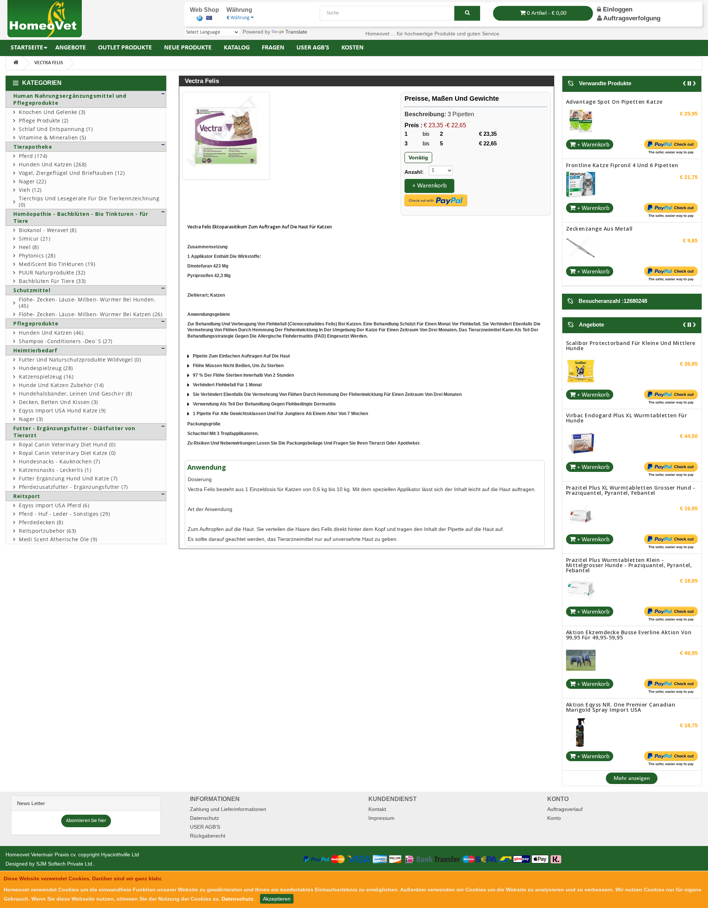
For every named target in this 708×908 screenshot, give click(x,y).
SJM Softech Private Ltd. (65, 869)
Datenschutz (204, 823)
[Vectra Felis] (226, 136)
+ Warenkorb (429, 185)
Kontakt (377, 814)
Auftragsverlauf (565, 814)
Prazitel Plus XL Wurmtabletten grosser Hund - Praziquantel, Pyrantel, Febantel (630, 423)
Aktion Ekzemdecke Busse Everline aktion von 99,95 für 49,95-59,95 (629, 568)
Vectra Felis (48, 63)
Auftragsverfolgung (631, 18)
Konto (554, 823)
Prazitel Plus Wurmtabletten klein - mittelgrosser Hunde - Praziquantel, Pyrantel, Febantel (629, 498)
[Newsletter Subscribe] (86, 825)
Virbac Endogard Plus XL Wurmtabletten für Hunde (626, 351)
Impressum (381, 823)
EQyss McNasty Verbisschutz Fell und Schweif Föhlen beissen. (628, 712)
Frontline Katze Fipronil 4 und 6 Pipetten (622, 101)
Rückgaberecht (207, 841)
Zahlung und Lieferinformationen (228, 814)
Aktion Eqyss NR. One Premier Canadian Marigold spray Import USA (621, 640)
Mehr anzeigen (632, 784)
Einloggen (616, 9)
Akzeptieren (277, 899)
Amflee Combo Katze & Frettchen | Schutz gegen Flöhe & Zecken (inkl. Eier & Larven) (625, 231)
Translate (296, 32)
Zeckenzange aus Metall (599, 165)
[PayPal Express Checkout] (436, 200)
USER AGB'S (205, 832)
